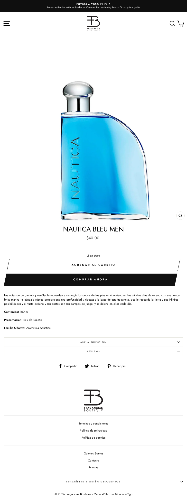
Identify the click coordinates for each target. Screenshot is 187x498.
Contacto (93, 460)
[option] (93, 5)
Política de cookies (93, 437)
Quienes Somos (93, 453)
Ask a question (93, 342)
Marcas (93, 467)
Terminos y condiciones (93, 423)
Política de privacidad (93, 430)
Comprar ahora (90, 279)
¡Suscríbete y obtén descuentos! (93, 481)
